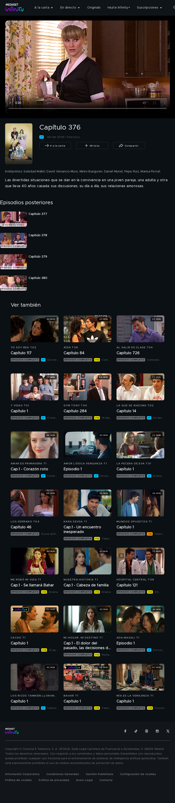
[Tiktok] (136, 731)
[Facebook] (125, 731)
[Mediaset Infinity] (14, 7)
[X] (168, 731)
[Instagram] (157, 731)
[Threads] (147, 731)
